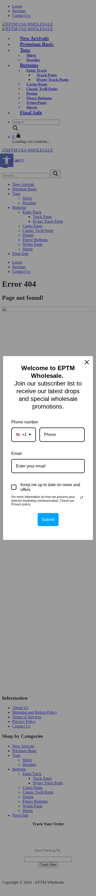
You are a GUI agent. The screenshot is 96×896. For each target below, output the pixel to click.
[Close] (87, 362)
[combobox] (23, 435)
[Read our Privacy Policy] (82, 497)
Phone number (24, 422)
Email (16, 453)
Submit (48, 519)
